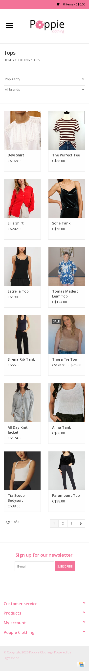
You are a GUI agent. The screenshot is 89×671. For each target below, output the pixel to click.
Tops (36, 60)
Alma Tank (61, 427)
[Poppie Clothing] (54, 26)
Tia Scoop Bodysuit (16, 498)
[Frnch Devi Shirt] (22, 130)
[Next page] (80, 523)
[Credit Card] (80, 664)
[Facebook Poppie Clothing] (40, 581)
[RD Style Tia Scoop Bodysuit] (22, 470)
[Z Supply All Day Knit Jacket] (22, 402)
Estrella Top (18, 291)
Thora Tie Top (64, 359)
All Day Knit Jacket (18, 430)
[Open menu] (9, 25)
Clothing (22, 60)
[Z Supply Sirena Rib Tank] (22, 334)
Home (8, 60)
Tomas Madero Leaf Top (65, 293)
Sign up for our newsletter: (44, 555)
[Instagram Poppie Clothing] (49, 581)
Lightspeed (11, 658)
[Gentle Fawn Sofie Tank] (66, 198)
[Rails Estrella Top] (22, 266)
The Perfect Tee (66, 155)
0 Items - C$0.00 (73, 4)
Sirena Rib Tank (21, 359)
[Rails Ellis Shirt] (22, 198)
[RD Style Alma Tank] (66, 402)
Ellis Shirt (16, 223)
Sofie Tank (61, 223)
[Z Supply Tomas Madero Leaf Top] (66, 266)
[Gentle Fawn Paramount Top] (66, 470)
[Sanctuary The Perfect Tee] (66, 130)
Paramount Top (66, 495)
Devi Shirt (16, 155)
